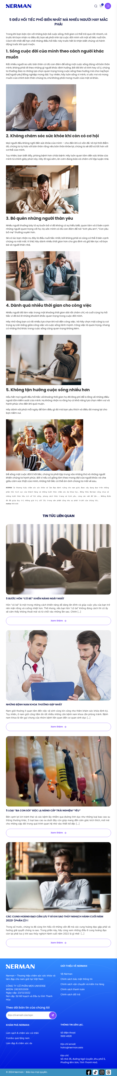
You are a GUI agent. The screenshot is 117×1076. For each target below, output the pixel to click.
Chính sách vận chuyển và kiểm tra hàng (82, 984)
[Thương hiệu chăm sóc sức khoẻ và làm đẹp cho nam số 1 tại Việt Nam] (18, 6)
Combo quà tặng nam (18, 1038)
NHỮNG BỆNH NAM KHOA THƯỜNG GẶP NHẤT (34, 704)
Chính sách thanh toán (72, 989)
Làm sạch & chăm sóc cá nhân (22, 1032)
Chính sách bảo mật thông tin (76, 979)
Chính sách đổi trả (70, 994)
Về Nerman (66, 973)
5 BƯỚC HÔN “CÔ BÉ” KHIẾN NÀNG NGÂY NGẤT (35, 598)
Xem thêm (57, 621)
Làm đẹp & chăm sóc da (19, 1043)
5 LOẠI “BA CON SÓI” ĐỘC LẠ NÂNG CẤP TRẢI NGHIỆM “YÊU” (43, 810)
